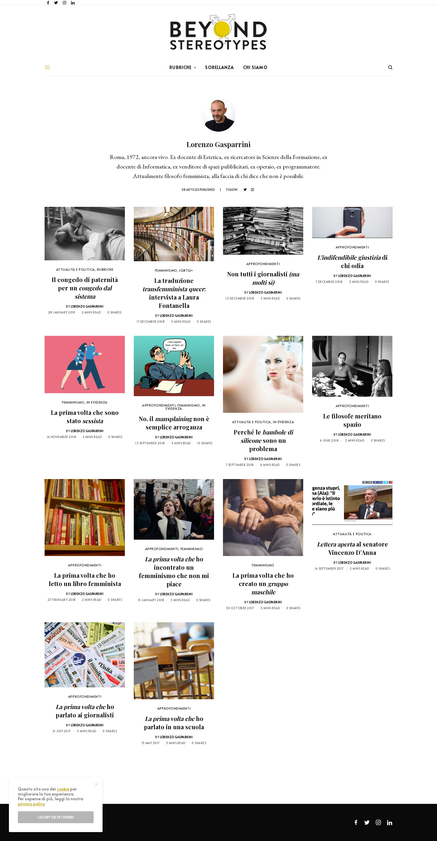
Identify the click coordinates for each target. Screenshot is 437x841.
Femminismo (166, 270)
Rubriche (105, 269)
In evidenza (97, 402)
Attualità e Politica (75, 269)
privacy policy (31, 804)
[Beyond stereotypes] (218, 32)
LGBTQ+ (186, 270)
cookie (63, 789)
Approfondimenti (263, 264)
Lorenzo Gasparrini (87, 306)
